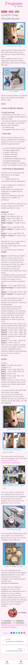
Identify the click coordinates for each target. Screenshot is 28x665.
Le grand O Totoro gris (9, 461)
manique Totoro (16, 538)
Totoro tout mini (14, 503)
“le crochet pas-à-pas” (15, 142)
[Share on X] (19, 633)
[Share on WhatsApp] (16, 633)
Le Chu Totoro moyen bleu (10, 463)
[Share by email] (22, 633)
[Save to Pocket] (24, 633)
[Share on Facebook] (11, 633)
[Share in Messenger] (14, 633)
